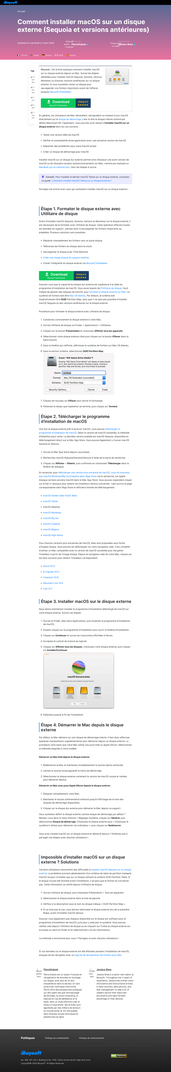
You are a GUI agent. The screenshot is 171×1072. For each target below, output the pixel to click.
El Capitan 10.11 (51, 572)
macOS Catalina (51, 524)
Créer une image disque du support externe (66, 257)
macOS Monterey (52, 512)
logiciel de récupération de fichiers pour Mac (98, 955)
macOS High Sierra (53, 535)
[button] (66, 103)
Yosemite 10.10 (51, 577)
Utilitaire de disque (112, 288)
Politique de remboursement (91, 1038)
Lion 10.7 (47, 588)
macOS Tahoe (50, 501)
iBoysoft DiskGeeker (60, 92)
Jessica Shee (125, 44)
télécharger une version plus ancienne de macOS (84, 472)
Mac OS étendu (78, 295)
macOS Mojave (51, 529)
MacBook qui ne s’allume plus (54, 167)
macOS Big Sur (51, 518)
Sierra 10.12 (49, 566)
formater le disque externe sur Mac (107, 292)
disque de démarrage (70, 119)
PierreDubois (79, 44)
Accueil (21, 11)
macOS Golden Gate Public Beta (60, 495)
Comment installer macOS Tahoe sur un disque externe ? (81, 180)
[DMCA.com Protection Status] (119, 1053)
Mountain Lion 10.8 (53, 583)
